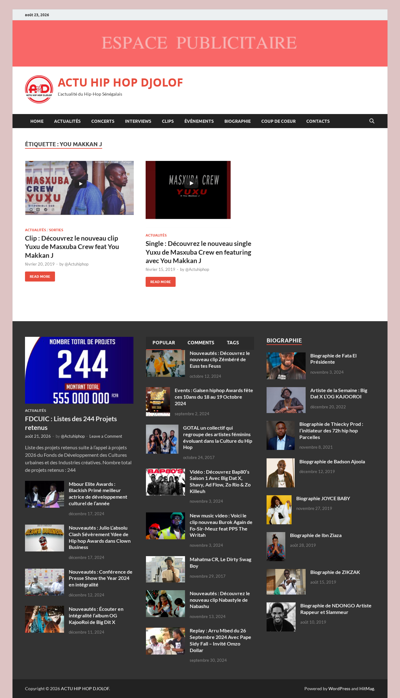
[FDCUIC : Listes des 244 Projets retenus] (79, 340)
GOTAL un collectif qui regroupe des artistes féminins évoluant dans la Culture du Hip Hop (217, 437)
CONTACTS (318, 121)
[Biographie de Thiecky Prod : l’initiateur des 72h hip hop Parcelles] (281, 424)
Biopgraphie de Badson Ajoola (332, 461)
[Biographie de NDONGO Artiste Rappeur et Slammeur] (281, 606)
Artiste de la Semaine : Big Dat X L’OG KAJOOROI (338, 393)
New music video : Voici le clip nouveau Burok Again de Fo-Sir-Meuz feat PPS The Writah (221, 525)
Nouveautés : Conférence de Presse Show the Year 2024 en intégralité (100, 578)
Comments (201, 343)
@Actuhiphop (76, 264)
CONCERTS (102, 121)
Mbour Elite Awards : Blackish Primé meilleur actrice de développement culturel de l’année (98, 493)
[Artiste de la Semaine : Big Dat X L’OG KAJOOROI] (286, 391)
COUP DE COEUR (278, 121)
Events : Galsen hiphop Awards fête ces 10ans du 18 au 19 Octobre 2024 (214, 396)
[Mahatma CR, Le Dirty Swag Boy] (165, 560)
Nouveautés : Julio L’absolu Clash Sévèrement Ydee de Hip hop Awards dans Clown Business (100, 537)
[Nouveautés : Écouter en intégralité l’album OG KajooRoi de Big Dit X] (44, 609)
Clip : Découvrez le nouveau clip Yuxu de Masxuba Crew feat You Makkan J (72, 246)
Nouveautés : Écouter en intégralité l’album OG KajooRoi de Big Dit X (96, 615)
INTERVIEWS (138, 121)
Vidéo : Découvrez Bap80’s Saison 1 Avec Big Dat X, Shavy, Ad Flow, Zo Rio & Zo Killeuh (220, 481)
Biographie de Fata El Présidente (333, 358)
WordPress (339, 688)
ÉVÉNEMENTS (199, 121)
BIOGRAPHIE (237, 121)
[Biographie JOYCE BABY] (279, 499)
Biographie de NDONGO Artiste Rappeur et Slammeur (336, 608)
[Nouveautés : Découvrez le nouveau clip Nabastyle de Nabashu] (165, 594)
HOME (36, 121)
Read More (37, 275)
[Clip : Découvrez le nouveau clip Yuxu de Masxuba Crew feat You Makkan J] (79, 192)
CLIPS (168, 121)
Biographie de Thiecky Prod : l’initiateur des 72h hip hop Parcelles (331, 430)
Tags (233, 343)
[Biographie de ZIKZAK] (286, 573)
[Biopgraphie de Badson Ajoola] (281, 462)
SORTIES (56, 230)
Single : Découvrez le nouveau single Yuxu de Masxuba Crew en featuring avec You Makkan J (198, 251)
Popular (163, 343)
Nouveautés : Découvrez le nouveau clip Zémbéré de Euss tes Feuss (220, 359)
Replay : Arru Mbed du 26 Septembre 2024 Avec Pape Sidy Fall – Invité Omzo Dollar (220, 640)
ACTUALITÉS (67, 121)
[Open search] (372, 121)
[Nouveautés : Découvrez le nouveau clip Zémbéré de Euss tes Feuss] (165, 353)
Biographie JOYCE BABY (323, 498)
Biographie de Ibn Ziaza (316, 535)
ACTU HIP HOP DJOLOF (120, 82)
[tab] (163, 343)
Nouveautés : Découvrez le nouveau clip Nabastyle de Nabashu (220, 599)
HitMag (366, 688)
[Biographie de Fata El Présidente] (286, 356)
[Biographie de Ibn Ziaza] (276, 536)
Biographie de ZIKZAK (335, 572)
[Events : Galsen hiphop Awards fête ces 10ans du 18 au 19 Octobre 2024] (158, 391)
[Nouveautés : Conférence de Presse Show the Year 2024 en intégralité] (44, 572)
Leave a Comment (105, 436)
